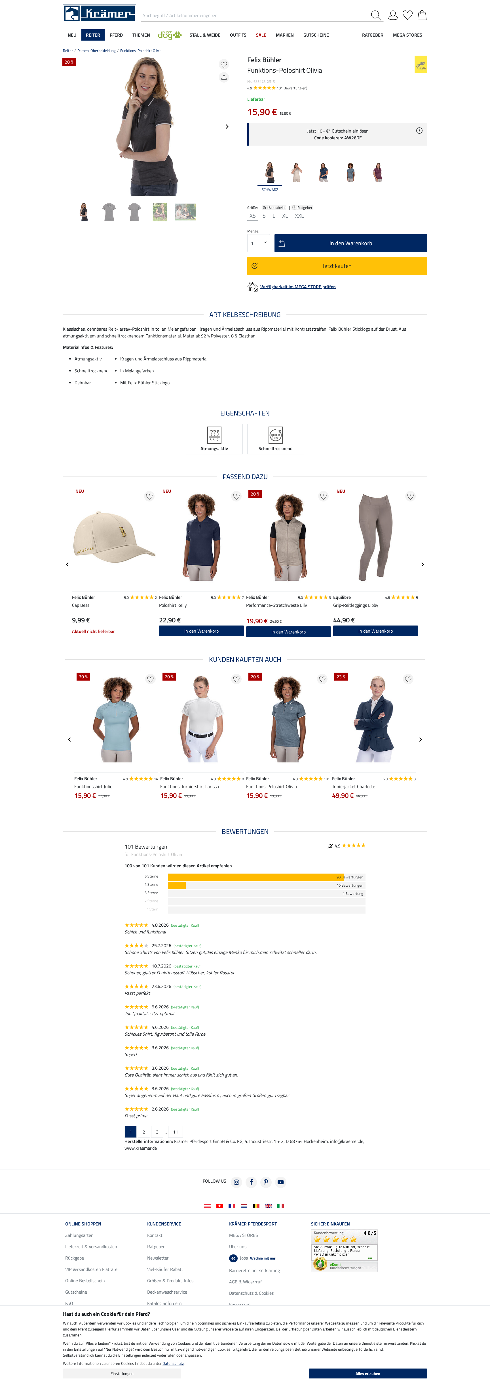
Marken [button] (285, 35)
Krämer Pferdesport (253, 1223)
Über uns (237, 1246)
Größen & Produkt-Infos (170, 1280)
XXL (299, 215)
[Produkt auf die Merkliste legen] (224, 64)
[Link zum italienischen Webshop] (281, 1205)
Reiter (68, 50)
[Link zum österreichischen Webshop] (208, 1205)
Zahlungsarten (79, 1235)
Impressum (239, 1304)
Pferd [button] (116, 35)
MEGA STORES (407, 35)
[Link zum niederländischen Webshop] (245, 1205)
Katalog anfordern (164, 1303)
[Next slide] (226, 126)
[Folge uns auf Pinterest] (266, 1182)
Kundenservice (164, 1223)
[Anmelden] (393, 14)
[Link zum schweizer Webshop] (220, 1205)
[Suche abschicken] (377, 15)
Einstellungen (122, 1373)
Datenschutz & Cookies (251, 1293)
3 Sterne (151, 892)
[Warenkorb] (422, 14)
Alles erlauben (368, 1373)
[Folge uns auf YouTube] (280, 1182)
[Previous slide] (67, 126)
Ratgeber (305, 207)
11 (175, 1131)
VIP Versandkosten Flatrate (91, 1269)
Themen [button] (141, 35)
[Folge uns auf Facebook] (251, 1182)
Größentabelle (274, 207)
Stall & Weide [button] (205, 35)
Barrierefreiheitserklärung (254, 1270)
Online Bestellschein (85, 1280)
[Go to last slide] (67, 564)
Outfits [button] (238, 35)
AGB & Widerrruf (245, 1281)
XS (253, 215)
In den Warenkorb (201, 631)
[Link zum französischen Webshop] (233, 1205)
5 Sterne (151, 876)
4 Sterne (151, 884)
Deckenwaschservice (167, 1291)
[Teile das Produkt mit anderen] (224, 77)
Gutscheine (76, 1291)
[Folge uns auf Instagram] (236, 1182)
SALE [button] (261, 35)
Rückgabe (74, 1257)
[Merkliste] (408, 14)
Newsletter (158, 1257)
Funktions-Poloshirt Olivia (141, 50)
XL (285, 215)
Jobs (253, 1257)
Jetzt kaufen (337, 265)
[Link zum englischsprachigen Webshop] (269, 1205)
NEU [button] (72, 35)
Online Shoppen (83, 1223)
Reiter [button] (93, 35)
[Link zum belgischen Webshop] (257, 1205)
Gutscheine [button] (316, 35)
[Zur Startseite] (99, 12)
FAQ (69, 1303)
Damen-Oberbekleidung (96, 50)
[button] (170, 35)
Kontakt (154, 1235)
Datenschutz (173, 1363)
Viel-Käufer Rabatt (165, 1269)
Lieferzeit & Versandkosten (91, 1246)
